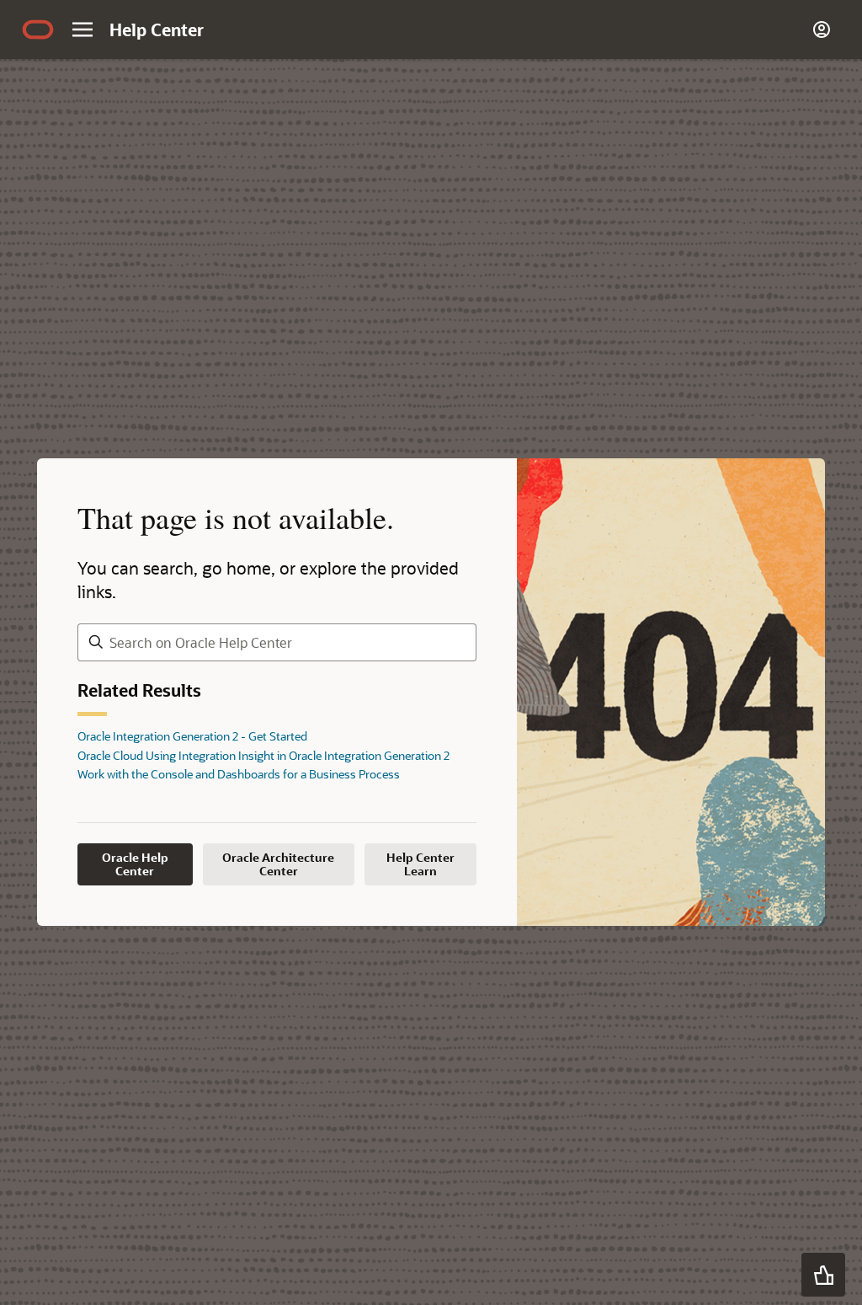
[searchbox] (276, 642)
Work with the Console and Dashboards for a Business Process (238, 774)
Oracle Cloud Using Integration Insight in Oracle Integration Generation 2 (263, 755)
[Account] (821, 29)
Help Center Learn (420, 864)
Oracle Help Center (135, 864)
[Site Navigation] (82, 29)
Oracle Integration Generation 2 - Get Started (192, 736)
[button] (823, 1275)
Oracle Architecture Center (278, 864)
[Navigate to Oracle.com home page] (38, 29)
